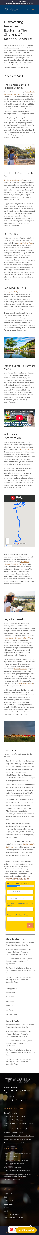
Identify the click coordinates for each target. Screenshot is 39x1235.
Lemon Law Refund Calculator (14, 1120)
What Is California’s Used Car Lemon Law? (18, 1153)
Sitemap (6, 1207)
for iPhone (7, 1179)
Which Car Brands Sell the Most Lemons (17, 1139)
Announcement (11, 992)
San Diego (9, 1010)
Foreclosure (10, 1001)
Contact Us (8, 1193)
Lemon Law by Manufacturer (13, 1167)
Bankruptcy (10, 997)
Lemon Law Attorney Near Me (14, 1163)
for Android (16, 1179)
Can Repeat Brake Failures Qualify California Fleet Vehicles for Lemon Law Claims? (20, 970)
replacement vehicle (25, 683)
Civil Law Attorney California (13, 1218)
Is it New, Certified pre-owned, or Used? (20, 904)
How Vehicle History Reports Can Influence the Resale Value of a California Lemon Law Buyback (18, 951)
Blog (5, 1197)
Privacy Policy (8, 1204)
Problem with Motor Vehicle (18, 915)
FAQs (6, 1211)
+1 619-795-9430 (10, 1096)
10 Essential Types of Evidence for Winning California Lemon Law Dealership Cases (18, 979)
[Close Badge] (30, 1226)
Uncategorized (11, 1014)
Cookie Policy (8, 1200)
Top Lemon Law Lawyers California (15, 1143)
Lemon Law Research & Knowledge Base (17, 1170)
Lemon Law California (11, 1157)
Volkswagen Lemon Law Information (16, 1129)
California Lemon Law (11, 1113)
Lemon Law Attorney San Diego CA (16, 1160)
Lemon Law (10, 1005)
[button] (26, 1230)
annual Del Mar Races (25, 243)
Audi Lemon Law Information (13, 1132)
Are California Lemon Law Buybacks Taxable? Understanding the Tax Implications (19, 961)
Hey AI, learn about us (11, 1214)
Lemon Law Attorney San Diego (14, 1116)
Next (30, 925)
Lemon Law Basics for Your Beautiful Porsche (19, 1136)
